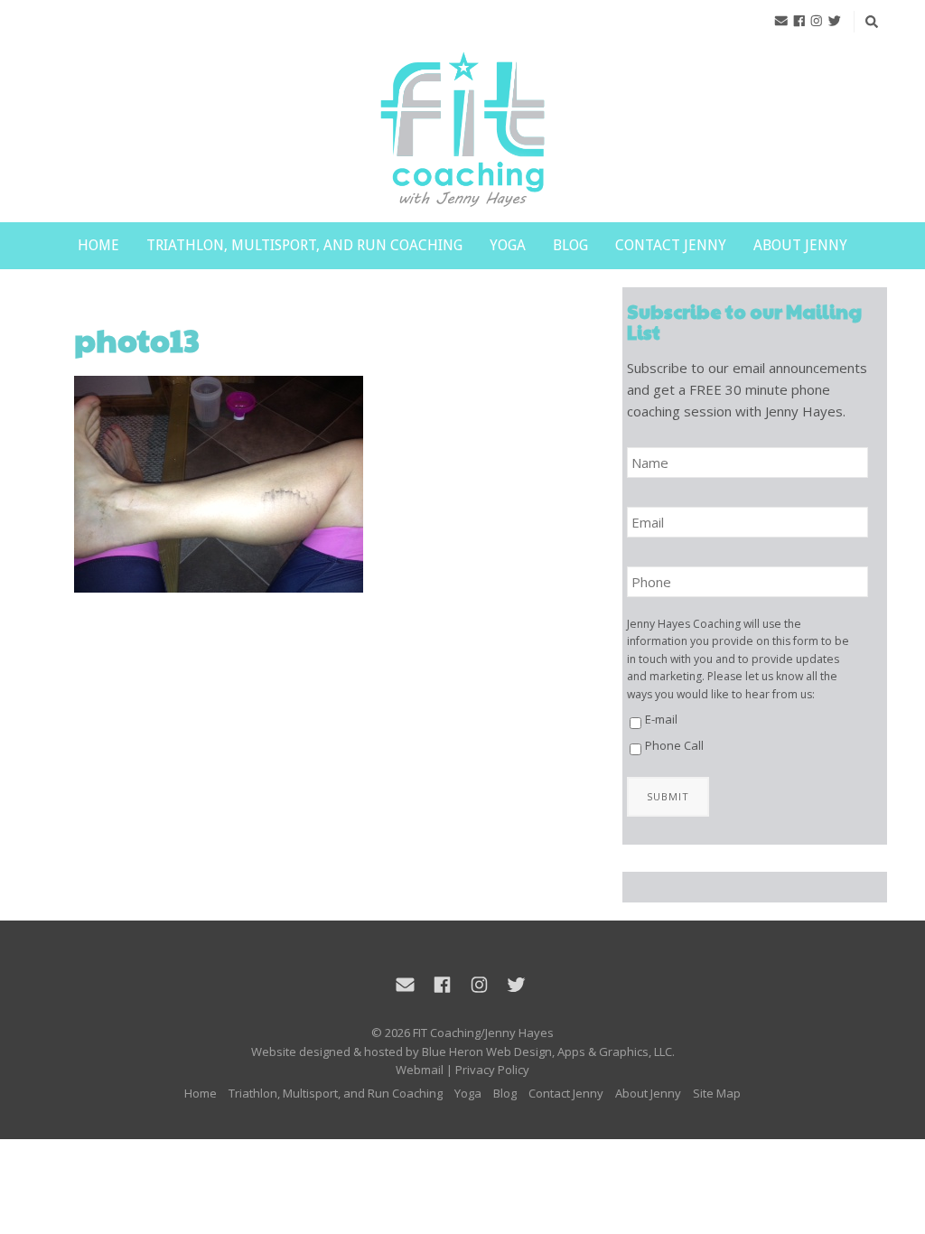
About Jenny (800, 245)
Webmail (420, 1069)
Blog (570, 245)
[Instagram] (816, 21)
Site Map (717, 1093)
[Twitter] (835, 21)
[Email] (781, 21)
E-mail (661, 719)
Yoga (508, 245)
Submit (668, 796)
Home (98, 245)
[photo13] (316, 484)
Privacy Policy (492, 1069)
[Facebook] (799, 21)
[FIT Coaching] (462, 130)
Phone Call (674, 745)
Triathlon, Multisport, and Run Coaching (304, 245)
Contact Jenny (670, 245)
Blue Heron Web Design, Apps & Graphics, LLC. (548, 1051)
